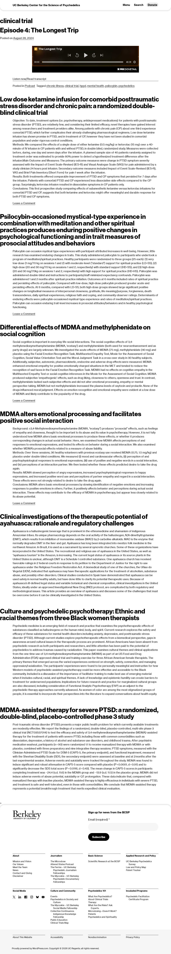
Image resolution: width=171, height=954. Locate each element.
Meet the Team (20, 867)
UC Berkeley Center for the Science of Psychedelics (46, 5)
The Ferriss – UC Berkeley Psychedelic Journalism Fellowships (63, 870)
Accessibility (56, 937)
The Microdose (57, 861)
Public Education (58, 920)
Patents (92, 914)
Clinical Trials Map (59, 922)
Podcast (30, 85)
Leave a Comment (24, 203)
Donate (152, 4)
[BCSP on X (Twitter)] (14, 897)
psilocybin (111, 85)
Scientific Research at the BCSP (104, 861)
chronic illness (55, 85)
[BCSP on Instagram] (31, 897)
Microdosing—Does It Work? (102, 911)
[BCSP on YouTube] (43, 897)
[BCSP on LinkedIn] (19, 897)
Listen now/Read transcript (29, 78)
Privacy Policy (133, 937)
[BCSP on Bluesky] (37, 897)
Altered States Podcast (62, 864)
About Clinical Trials (98, 899)
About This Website (22, 937)
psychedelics (126, 85)
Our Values (18, 864)
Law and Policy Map (136, 867)
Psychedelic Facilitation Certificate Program (137, 898)
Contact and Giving (22, 873)
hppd (83, 85)
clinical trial (72, 85)
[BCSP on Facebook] (25, 897)
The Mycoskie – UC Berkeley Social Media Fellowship (64, 906)
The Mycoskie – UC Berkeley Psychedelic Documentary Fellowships (64, 879)
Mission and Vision (22, 861)
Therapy (92, 902)
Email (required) (99, 819)
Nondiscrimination (97, 937)
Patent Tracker (133, 870)
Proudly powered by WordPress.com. (30, 948)
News (15, 870)
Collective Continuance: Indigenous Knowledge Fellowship (63, 914)
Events (53, 896)
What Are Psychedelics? (100, 896)
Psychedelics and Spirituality (102, 917)
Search (138, 4)
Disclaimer (18, 876)
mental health (95, 85)
